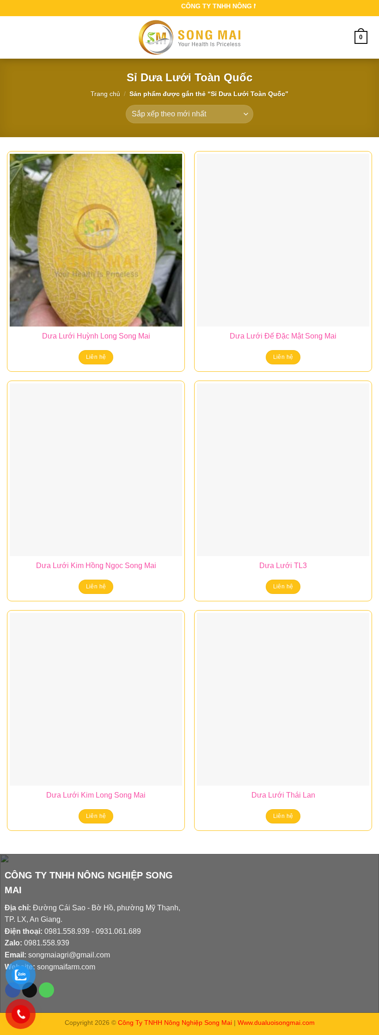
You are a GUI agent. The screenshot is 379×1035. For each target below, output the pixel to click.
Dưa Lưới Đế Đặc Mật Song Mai (283, 336)
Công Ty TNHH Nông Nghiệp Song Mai (175, 1022)
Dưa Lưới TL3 (283, 565)
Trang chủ (105, 93)
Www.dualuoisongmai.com (276, 1022)
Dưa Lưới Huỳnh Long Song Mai (96, 336)
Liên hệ (96, 357)
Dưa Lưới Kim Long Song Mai (96, 795)
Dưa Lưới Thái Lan (283, 795)
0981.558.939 (67, 931)
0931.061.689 (118, 931)
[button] (17, 37)
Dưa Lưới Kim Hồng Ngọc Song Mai (96, 565)
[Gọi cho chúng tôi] (46, 990)
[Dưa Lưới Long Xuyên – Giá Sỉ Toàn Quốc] (189, 37)
